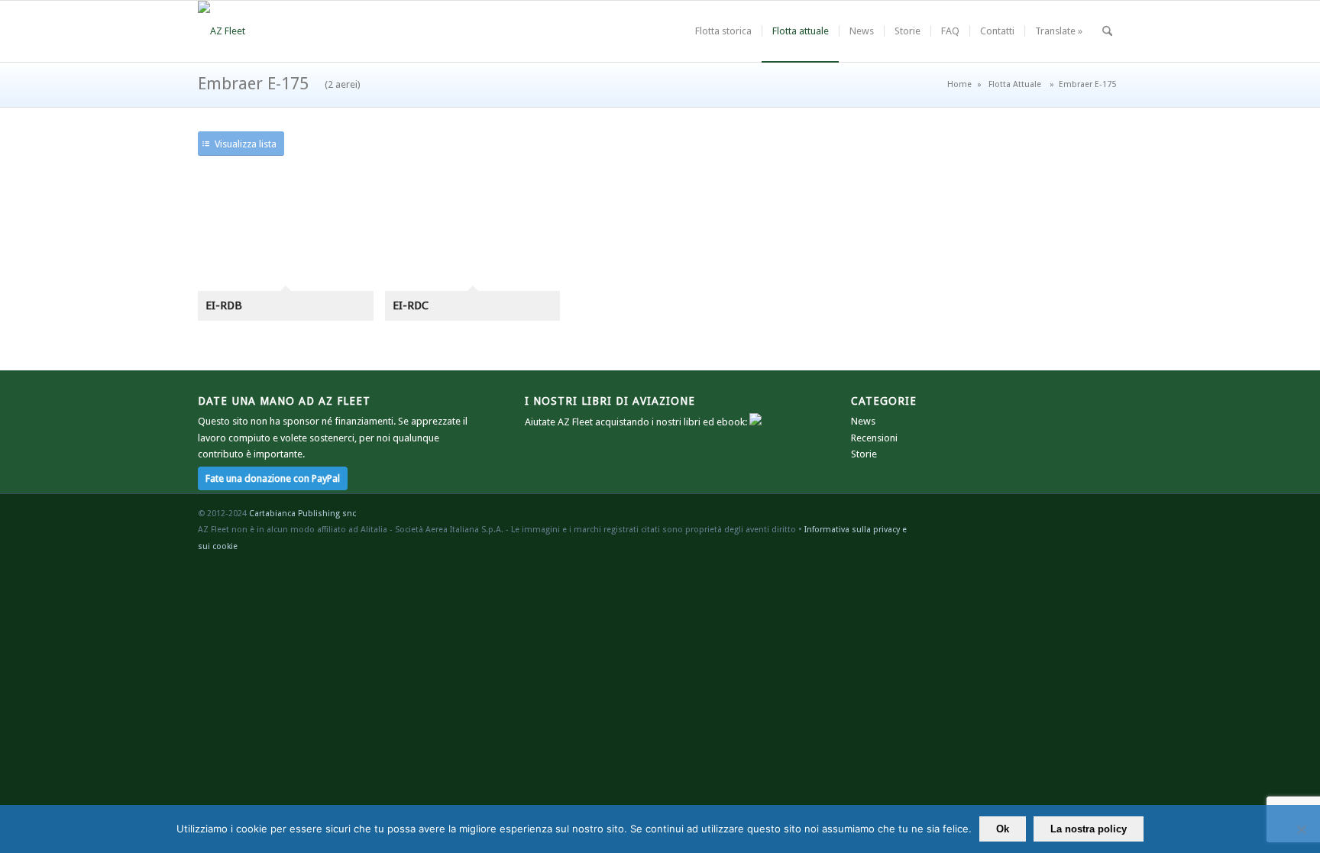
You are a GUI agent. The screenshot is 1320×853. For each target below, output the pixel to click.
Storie (864, 454)
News (863, 421)
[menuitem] (723, 31)
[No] (1301, 829)
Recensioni (874, 438)
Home (959, 84)
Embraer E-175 (279, 83)
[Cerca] (1107, 31)
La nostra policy (1088, 829)
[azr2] (221, 31)
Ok (1002, 829)
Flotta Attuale (1014, 84)
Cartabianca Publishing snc (302, 514)
